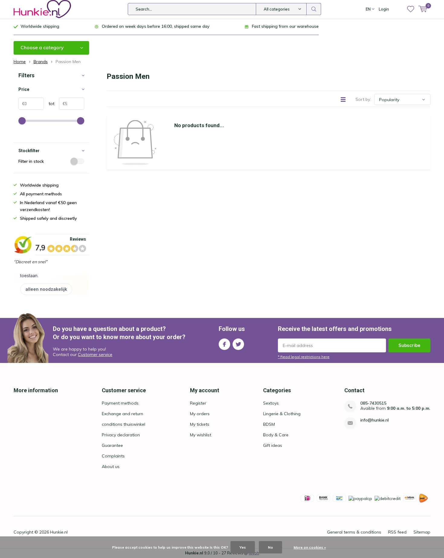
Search (314, 9)
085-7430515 (373, 403)
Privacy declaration (121, 435)
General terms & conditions (354, 532)
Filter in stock (31, 161)
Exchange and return (122, 413)
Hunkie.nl (59, 532)
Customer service (95, 354)
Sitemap (421, 532)
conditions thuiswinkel (123, 424)
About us (111, 466)
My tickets (199, 424)
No (270, 547)
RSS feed (397, 532)
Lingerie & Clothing (282, 413)
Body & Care (275, 435)
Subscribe (409, 345)
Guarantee (112, 445)
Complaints (113, 456)
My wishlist (200, 435)
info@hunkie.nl (374, 420)
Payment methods (120, 403)
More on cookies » (310, 547)
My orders (200, 413)
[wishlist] (410, 9)
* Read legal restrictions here (304, 356)
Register (198, 403)
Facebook (224, 344)
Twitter (238, 344)
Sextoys (271, 403)
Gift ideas (272, 445)
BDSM (269, 424)
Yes (243, 547)
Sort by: (363, 99)
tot (49, 103)
